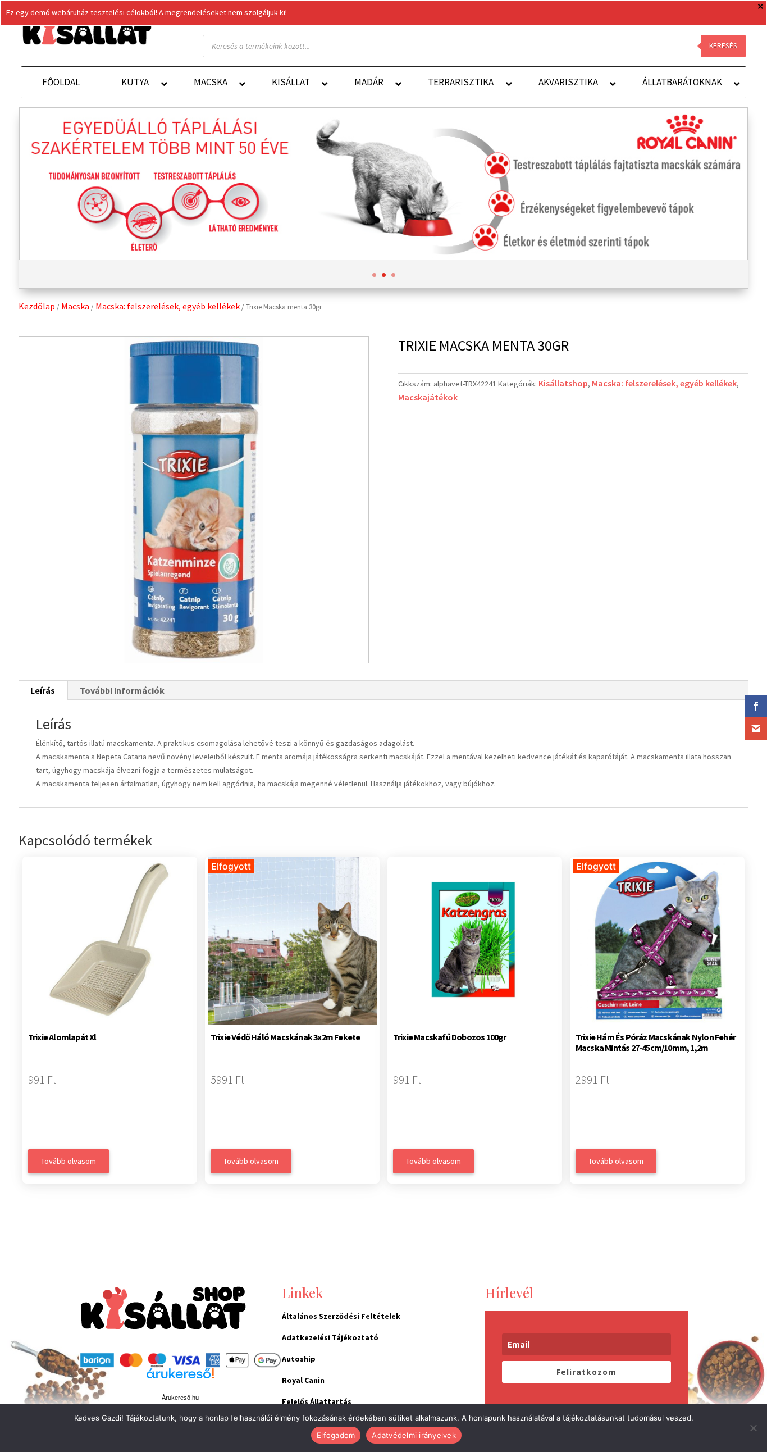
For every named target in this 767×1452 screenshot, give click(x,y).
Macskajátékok (428, 397)
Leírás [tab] (42, 690)
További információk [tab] (122, 690)
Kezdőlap (37, 306)
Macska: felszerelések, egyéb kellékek (167, 306)
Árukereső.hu (180, 1397)
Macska (75, 306)
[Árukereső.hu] (180, 1379)
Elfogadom (336, 1435)
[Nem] (753, 1427)
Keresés (723, 46)
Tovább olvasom (68, 1161)
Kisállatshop (563, 383)
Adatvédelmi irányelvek (414, 1435)
